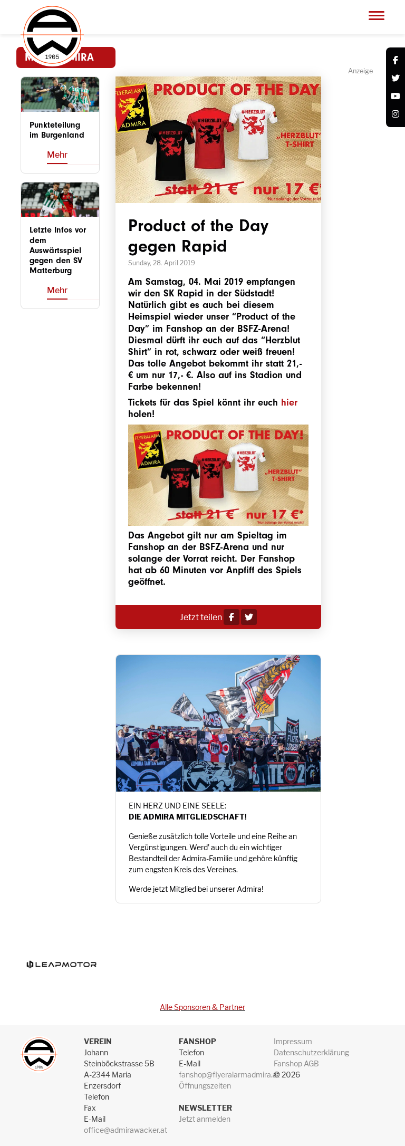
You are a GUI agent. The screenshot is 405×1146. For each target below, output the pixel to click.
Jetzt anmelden (204, 1118)
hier (289, 402)
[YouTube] (395, 96)
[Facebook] (395, 61)
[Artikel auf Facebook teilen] (231, 617)
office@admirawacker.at (125, 1129)
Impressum (293, 1041)
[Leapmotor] (61, 964)
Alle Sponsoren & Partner (202, 1007)
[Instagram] (395, 114)
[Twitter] (395, 79)
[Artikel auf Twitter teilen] (249, 617)
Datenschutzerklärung (311, 1052)
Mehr (57, 155)
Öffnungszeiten (205, 1085)
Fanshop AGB (296, 1063)
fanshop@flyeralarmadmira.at (229, 1074)
